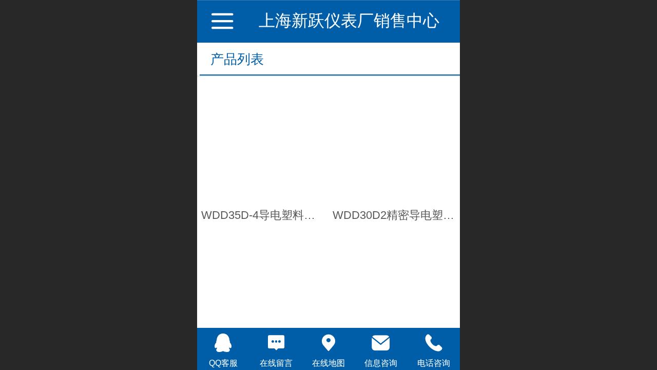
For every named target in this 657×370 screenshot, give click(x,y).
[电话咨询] (434, 342)
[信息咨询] (381, 342)
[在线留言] (275, 342)
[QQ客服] (223, 342)
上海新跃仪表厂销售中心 (349, 20)
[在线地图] (328, 342)
